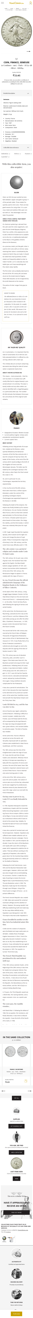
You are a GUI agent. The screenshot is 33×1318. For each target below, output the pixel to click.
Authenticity (4, 153)
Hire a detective (16, 1152)
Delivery (16, 153)
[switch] (11, 1241)
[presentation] (4, 51)
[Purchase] (26, 1081)
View (16, 1179)
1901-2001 (24, 8)
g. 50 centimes (9, 10)
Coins (11, 8)
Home (6, 8)
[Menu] (15, 1237)
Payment (27, 153)
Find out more (16, 1212)
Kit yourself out (16, 1126)
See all (16, 1098)
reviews (8, 1232)
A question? (4, 156)
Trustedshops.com (23, 1230)
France (17, 8)
